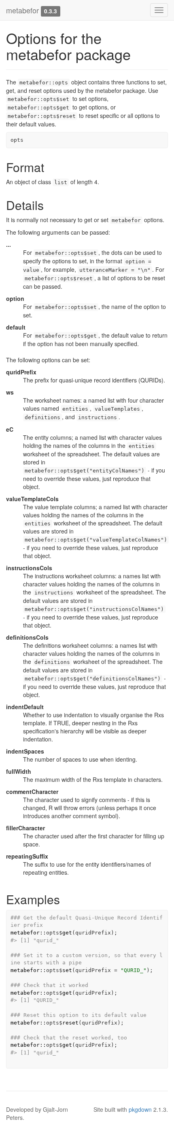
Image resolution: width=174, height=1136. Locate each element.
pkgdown (140, 1109)
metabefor (22, 10)
